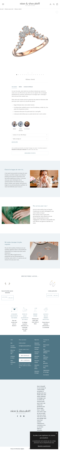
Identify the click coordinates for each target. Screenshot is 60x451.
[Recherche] (54, 4)
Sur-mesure (46, 374)
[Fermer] (56, 433)
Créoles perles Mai (52, 291)
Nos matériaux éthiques (45, 357)
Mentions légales (20, 448)
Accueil (1, 9)
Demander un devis (30, 153)
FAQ (11, 343)
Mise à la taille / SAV (13, 352)
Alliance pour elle (9, 9)
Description (14, 86)
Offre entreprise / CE (13, 362)
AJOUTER (4, 297)
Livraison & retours (28, 86)
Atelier (20, 86)
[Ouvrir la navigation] (3, 4)
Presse (12, 448)
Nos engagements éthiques (46, 351)
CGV (15, 448)
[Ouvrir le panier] (57, 4)
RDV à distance (25, 360)
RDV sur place (25, 355)
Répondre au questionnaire (44, 446)
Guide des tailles (15, 141)
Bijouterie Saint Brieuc (37, 367)
